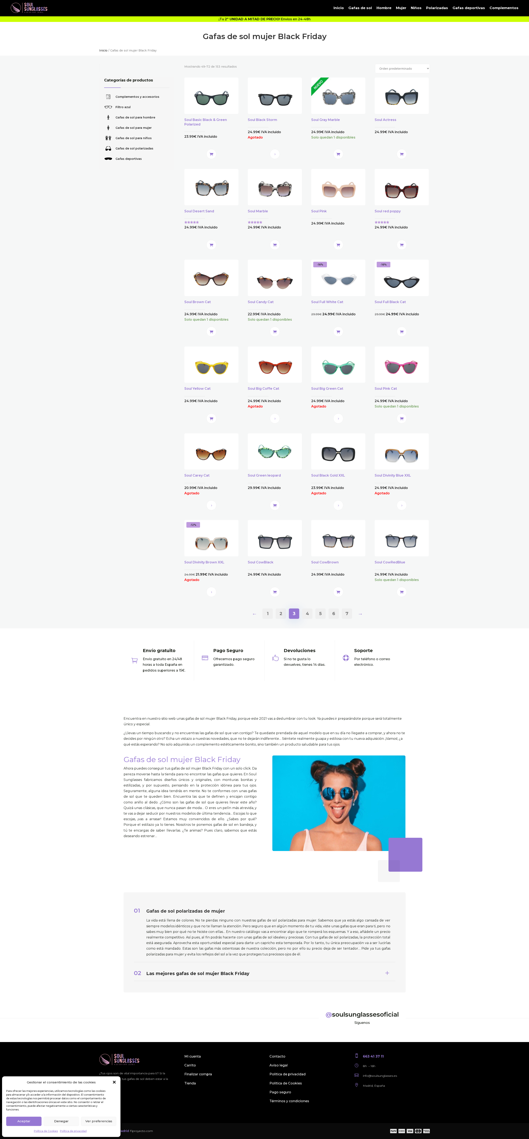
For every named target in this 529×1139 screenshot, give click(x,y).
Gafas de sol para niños (134, 138)
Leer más (275, 154)
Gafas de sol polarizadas (134, 148)
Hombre (383, 8)
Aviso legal (278, 1065)
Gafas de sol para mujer (134, 128)
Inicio (339, 8)
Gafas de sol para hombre (135, 117)
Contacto (277, 1056)
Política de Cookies (46, 1131)
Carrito (190, 1065)
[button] (114, 1082)
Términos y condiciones (289, 1101)
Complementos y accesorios (137, 97)
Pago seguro (280, 1092)
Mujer (401, 8)
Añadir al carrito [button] (211, 154)
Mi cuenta (192, 1056)
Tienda (190, 1083)
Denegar (61, 1121)
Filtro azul (123, 107)
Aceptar (23, 1121)
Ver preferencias (98, 1121)
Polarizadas (437, 8)
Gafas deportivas (469, 8)
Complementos (504, 8)
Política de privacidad (73, 1131)
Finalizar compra (198, 1074)
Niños (416, 8)
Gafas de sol (360, 8)
